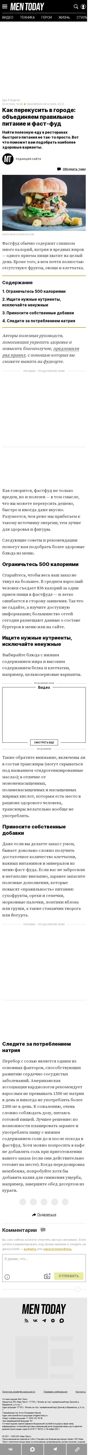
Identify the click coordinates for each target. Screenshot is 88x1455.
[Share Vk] (10, 1449)
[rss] (26, 1320)
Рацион (15, 100)
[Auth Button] (83, 6)
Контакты (81, 1391)
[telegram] (44, 1320)
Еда (4, 100)
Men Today (27, 6)
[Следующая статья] (44, 1289)
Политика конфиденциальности (18, 1391)
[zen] (53, 1320)
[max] (62, 1320)
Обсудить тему (74, 169)
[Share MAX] (32, 1449)
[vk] (35, 1320)
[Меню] (4, 6)
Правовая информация (55, 1391)
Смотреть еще (44, 742)
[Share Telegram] (55, 1449)
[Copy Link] (77, 1449)
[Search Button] (76, 6)
